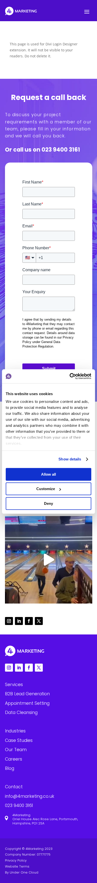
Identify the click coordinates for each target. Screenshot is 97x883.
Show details (69, 459)
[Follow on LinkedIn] (19, 621)
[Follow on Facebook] (29, 621)
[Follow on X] (39, 621)
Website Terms (17, 866)
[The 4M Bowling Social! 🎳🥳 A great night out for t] (48, 560)
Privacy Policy (16, 860)
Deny (48, 503)
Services (14, 685)
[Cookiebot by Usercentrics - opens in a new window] (69, 376)
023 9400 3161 (61, 150)
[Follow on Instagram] (9, 621)
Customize (45, 489)
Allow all (48, 474)
